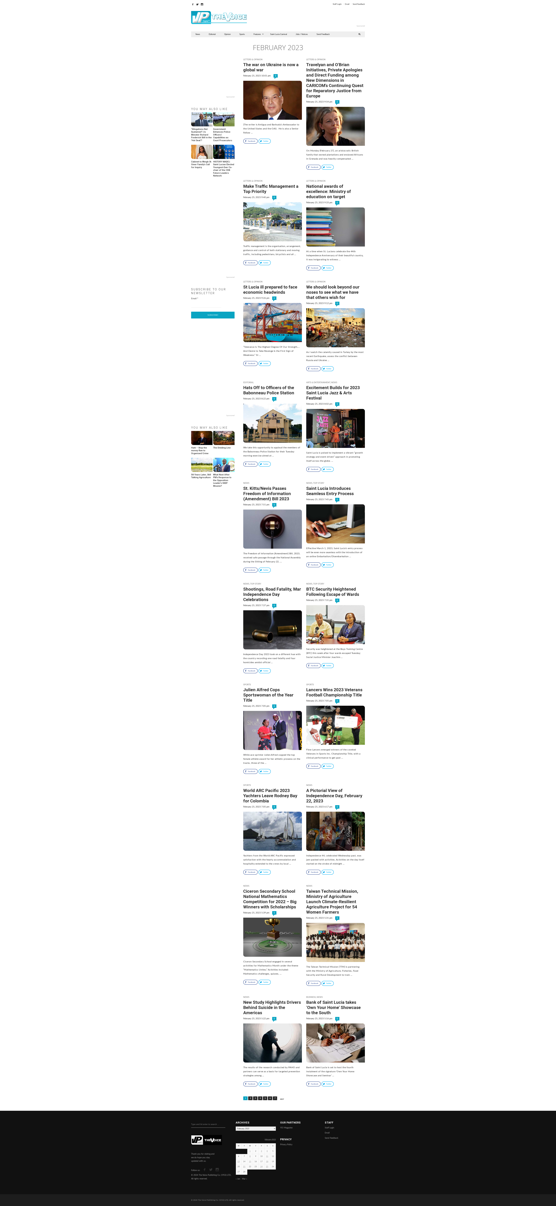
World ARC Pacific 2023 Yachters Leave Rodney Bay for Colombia (270, 795)
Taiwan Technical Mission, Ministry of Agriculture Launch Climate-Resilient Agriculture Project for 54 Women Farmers (332, 902)
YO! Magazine (286, 1128)
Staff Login (337, 4)
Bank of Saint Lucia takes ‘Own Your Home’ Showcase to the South (333, 1007)
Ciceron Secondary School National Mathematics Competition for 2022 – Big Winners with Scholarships (270, 899)
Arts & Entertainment (318, 383)
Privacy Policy (286, 1145)
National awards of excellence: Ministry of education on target (328, 191)
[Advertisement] (313, 17)
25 (267, 1167)
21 (244, 1167)
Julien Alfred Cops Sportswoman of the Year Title (268, 695)
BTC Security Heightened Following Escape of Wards (332, 592)
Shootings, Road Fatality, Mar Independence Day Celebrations (272, 594)
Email (347, 4)
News (197, 34)
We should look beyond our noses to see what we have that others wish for (333, 292)
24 (261, 1167)
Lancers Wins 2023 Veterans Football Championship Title (334, 692)
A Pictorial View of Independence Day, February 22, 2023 (334, 795)
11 (267, 1156)
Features (257, 34)
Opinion (227, 34)
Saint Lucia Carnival (278, 34)
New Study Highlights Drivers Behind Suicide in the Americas (272, 1007)
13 (238, 1162)
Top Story (318, 483)
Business (311, 997)
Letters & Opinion (253, 60)
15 (250, 1162)
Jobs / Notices (302, 34)
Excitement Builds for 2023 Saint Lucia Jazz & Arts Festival (333, 393)
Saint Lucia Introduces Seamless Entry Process (330, 491)
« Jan (238, 1179)
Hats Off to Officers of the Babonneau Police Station (268, 390)
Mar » (244, 1179)
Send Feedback (359, 4)
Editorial (212, 34)
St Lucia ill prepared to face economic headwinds (270, 289)
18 (267, 1162)
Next (282, 1099)
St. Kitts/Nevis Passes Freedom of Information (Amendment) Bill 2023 (267, 493)
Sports (242, 34)
